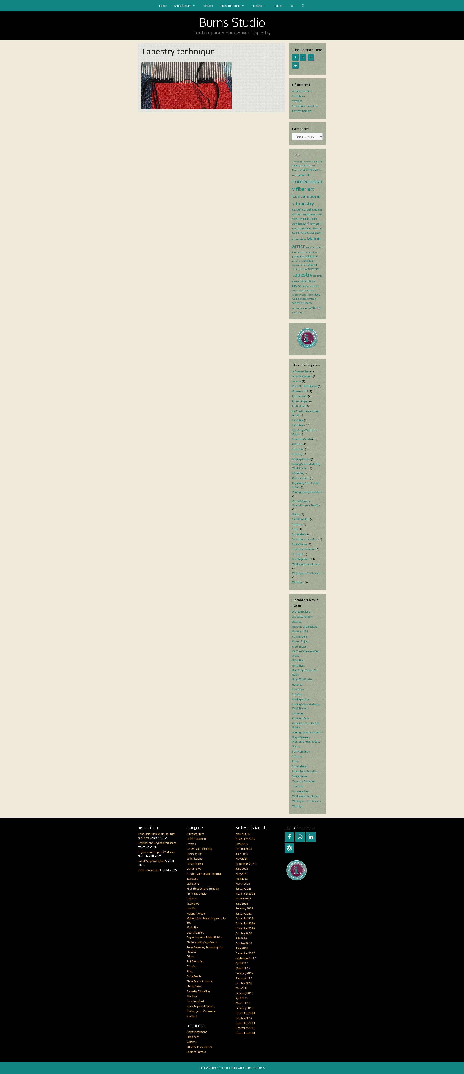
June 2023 (242, 868)
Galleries (297, 444)
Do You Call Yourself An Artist (204, 873)
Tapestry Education (303, 549)
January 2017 (244, 978)
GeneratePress (255, 1068)
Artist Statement (302, 91)
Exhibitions (298, 96)
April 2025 (242, 843)
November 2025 (245, 838)
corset (297, 209)
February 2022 (244, 908)
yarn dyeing (297, 312)
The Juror (297, 554)
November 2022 (245, 893)
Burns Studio (232, 22)
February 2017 (244, 973)
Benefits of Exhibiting (304, 386)
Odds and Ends (300, 478)
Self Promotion (301, 519)
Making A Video (301, 459)
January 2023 (244, 888)
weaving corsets (302, 302)
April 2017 (242, 963)
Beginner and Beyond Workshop (156, 852)
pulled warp (297, 261)
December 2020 (245, 923)
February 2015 (244, 1008)
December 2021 (245, 918)
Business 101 (300, 391)
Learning (257, 5)
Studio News (299, 544)
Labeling (297, 454)
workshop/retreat (300, 308)
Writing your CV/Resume (306, 573)
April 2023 (242, 878)
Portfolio (208, 5)
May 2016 (242, 988)
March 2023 (243, 883)
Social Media (299, 534)
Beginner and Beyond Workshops (157, 842)
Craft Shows (299, 406)
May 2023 (242, 873)
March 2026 (243, 833)
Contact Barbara (301, 110)
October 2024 (244, 848)
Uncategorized (300, 559)
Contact (278, 5)
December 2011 (245, 1027)
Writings (297, 100)
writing (315, 308)
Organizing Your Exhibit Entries (204, 937)
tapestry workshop (302, 294)
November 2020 (245, 928)
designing (304, 218)
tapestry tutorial (306, 290)
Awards (296, 381)
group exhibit (299, 228)
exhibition (299, 224)
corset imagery (303, 214)
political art (298, 256)
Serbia (304, 265)
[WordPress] (295, 65)
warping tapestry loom (304, 298)
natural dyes (311, 252)
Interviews (298, 449)
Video (316, 294)
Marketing (298, 473)
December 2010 (245, 1033)
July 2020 (241, 938)
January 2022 (244, 913)
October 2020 (244, 933)
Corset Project (300, 401)
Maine (303, 239)
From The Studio (230, 5)
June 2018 (242, 948)
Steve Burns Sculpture (305, 106)
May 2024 (242, 858)
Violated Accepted (148, 870)
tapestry (302, 275)
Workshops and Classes (306, 564)
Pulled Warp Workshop (151, 861)
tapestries (313, 268)
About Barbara (182, 5)
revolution (308, 260)
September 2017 (246, 958)
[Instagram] (303, 57)
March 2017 (243, 968)
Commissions (300, 396)
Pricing (296, 514)
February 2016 (244, 993)
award (304, 174)
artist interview (309, 169)
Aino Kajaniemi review (302, 162)
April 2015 (242, 998)
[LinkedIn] (311, 57)
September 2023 (246, 863)
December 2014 (245, 1013)
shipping (312, 264)
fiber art (314, 224)
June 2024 (242, 853)
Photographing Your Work (307, 492)
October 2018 (244, 943)
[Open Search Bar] (303, 5)
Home (162, 5)
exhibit (314, 218)
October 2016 (244, 983)
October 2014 (244, 1018)
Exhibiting (298, 420)
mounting (301, 252)
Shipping (297, 524)
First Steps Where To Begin (203, 888)
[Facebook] (295, 57)
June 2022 (242, 903)
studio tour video (300, 269)
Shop (295, 529)
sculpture (296, 265)
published (311, 256)
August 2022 (243, 898)
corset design (312, 209)
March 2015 (243, 1003)
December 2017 (245, 953)
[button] (292, 5)
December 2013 (245, 1023)
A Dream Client (301, 371)
